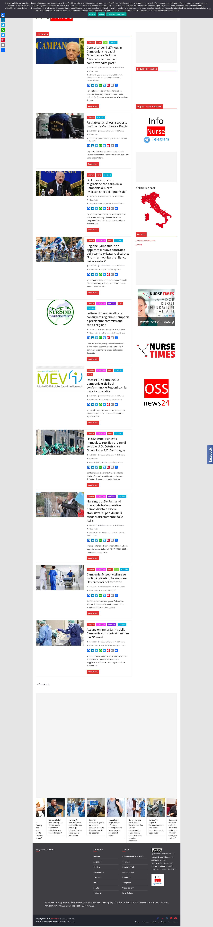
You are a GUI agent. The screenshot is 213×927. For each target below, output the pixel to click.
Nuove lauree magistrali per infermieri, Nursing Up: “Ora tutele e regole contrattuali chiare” (90, 828)
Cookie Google (128, 867)
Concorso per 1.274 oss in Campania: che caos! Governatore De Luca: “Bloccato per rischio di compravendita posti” (104, 55)
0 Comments (93, 71)
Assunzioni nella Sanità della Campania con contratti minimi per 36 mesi (108, 633)
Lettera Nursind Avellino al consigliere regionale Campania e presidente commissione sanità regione (108, 319)
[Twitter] (2, 35)
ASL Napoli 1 (93, 75)
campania (109, 75)
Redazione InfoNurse (106, 67)
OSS (105, 42)
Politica (96, 867)
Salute (96, 888)
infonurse (90, 77)
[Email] (2, 44)
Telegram (126, 882)
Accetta (92, 14)
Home (137, 922)
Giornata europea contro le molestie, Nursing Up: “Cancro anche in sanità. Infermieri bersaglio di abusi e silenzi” (150, 829)
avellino (103, 333)
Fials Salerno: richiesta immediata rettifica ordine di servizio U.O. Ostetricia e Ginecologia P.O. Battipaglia (106, 444)
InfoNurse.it (50, 902)
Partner (163, 922)
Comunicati (101, 241)
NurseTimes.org (101, 902)
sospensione (115, 77)
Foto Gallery (127, 893)
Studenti (97, 877)
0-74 (102, 400)
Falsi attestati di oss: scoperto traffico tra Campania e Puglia (107, 124)
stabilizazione (91, 535)
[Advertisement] (156, 47)
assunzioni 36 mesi (107, 645)
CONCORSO (118, 75)
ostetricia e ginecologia (109, 462)
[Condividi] (2, 49)
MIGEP (110, 590)
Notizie (96, 856)
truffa (94, 141)
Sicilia (90, 375)
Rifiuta (101, 14)
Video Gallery (128, 888)
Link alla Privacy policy (116, 14)
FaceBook (126, 877)
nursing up (100, 532)
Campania (91, 42)
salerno (120, 462)
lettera (116, 333)
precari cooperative (111, 532)
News (99, 42)
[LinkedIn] (2, 20)
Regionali (113, 42)
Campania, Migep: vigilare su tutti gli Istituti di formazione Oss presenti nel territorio (107, 578)
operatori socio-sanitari (102, 77)
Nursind (122, 333)
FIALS (98, 462)
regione (111, 270)
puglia (89, 141)
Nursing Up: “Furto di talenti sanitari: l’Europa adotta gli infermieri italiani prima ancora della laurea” (50, 828)
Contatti (139, 245)
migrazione (108, 204)
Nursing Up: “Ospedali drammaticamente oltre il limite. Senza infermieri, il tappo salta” (130, 826)
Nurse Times (172, 922)
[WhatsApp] (2, 30)
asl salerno (102, 75)
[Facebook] (2, 15)
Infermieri (111, 304)
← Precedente (43, 684)
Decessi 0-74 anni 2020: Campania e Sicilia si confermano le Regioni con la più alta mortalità (107, 385)
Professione (98, 872)
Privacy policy (128, 872)
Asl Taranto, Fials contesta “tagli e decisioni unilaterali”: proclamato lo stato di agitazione (170, 828)
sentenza (122, 532)
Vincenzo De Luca (93, 80)
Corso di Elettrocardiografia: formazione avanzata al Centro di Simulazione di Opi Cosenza (71, 826)
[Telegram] (2, 25)
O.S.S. (95, 882)
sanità (124, 645)
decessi (114, 400)
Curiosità (97, 893)
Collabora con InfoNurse (145, 241)
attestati (91, 138)
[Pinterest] (2, 39)
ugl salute (117, 270)
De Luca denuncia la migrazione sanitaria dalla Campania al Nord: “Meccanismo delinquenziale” (107, 186)
